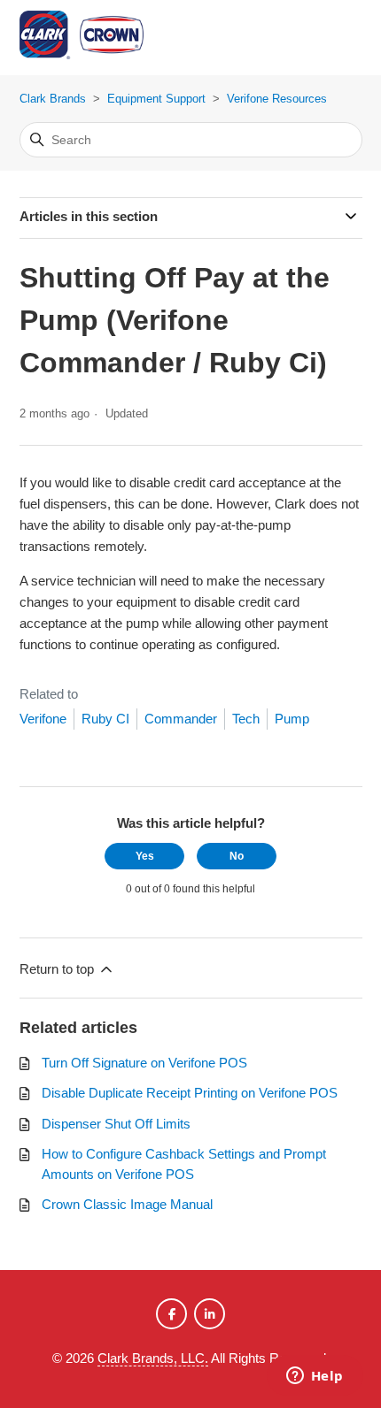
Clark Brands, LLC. (152, 1358)
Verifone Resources (277, 98)
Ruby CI (105, 718)
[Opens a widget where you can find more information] (314, 1377)
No (236, 856)
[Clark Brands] (108, 38)
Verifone (42, 718)
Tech (246, 718)
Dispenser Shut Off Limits (116, 1123)
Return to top (58, 968)
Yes (145, 856)
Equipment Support (156, 98)
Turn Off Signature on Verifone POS (144, 1062)
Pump (292, 718)
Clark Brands (52, 98)
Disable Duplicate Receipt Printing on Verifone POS (190, 1092)
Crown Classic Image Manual (127, 1204)
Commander (180, 718)
